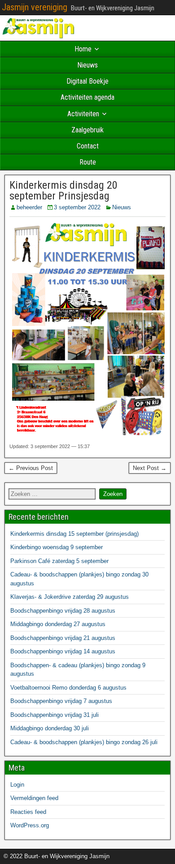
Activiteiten (83, 114)
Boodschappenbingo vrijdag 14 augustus (62, 651)
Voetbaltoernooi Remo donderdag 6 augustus (68, 687)
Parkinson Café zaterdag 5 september (59, 561)
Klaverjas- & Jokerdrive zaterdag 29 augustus (69, 596)
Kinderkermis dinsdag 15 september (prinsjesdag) (74, 533)
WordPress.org (29, 825)
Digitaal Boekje (87, 81)
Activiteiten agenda (87, 97)
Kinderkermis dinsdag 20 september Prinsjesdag (63, 190)
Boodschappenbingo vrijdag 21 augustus (62, 638)
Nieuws (87, 65)
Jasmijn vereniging (34, 7)
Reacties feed (28, 812)
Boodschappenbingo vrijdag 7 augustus (61, 701)
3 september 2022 (77, 207)
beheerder (29, 207)
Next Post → (149, 468)
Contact (88, 146)
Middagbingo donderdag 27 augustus (57, 624)
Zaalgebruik (87, 130)
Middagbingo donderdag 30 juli (49, 728)
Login (17, 784)
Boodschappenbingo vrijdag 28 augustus (62, 610)
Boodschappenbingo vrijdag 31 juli (54, 715)
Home (83, 49)
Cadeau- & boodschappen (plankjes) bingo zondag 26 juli (84, 742)
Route (87, 162)
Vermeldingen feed (34, 798)
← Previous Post (31, 468)
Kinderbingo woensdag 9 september (56, 547)
